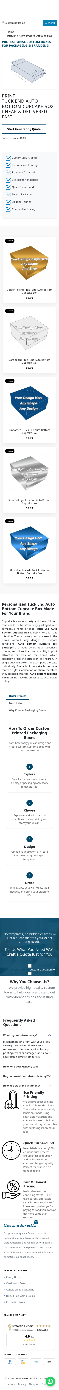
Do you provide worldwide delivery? (25, 1076)
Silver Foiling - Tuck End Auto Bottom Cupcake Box (29, 501)
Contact (46, 1384)
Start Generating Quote (24, 129)
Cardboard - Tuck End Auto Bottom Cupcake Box (29, 361)
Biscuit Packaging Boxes (20, 1296)
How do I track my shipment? (21, 1085)
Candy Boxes (13, 1277)
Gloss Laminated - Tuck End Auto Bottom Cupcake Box (29, 571)
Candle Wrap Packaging (20, 1289)
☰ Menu (50, 23)
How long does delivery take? (21, 1066)
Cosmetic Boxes (15, 1302)
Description (16, 703)
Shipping (34, 1384)
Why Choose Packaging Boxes (27, 710)
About (11, 1384)
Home (10, 32)
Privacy (22, 1384)
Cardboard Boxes (16, 1283)
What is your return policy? (20, 1035)
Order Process (17, 696)
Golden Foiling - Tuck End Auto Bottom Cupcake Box (29, 291)
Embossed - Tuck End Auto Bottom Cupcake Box (29, 431)
